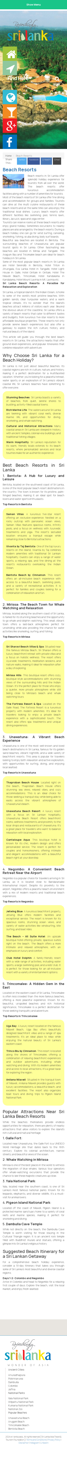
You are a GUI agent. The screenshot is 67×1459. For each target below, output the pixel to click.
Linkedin (44, 1442)
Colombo (13, 1385)
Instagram (34, 1442)
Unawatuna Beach (18, 1418)
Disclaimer (23, 1442)
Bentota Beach (16, 1428)
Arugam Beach (16, 1421)
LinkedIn (46, 159)
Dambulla (13, 1382)
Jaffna (11, 1389)
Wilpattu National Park (21, 1402)
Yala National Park (18, 1398)
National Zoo (15, 1409)
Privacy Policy (54, 1439)
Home (8, 155)
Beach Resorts (19, 169)
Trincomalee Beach (18, 1425)
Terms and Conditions (36, 1439)
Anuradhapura (16, 1375)
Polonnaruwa (15, 1378)
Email (57, 159)
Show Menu (33, 4)
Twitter (21, 159)
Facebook (34, 159)
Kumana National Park (20, 1405)
